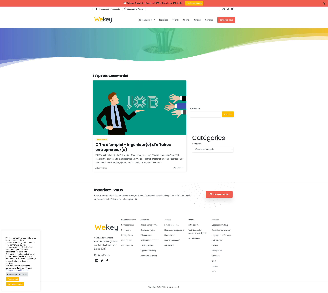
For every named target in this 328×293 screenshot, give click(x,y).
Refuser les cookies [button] (15, 284)
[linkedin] (232, 9)
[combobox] (212, 149)
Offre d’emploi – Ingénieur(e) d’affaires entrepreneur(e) (133, 147)
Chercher (228, 114)
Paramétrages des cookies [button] (17, 274)
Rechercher (195, 108)
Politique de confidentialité (17, 270)
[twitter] (228, 9)
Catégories (197, 143)
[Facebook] (223, 9)
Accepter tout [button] (13, 279)
